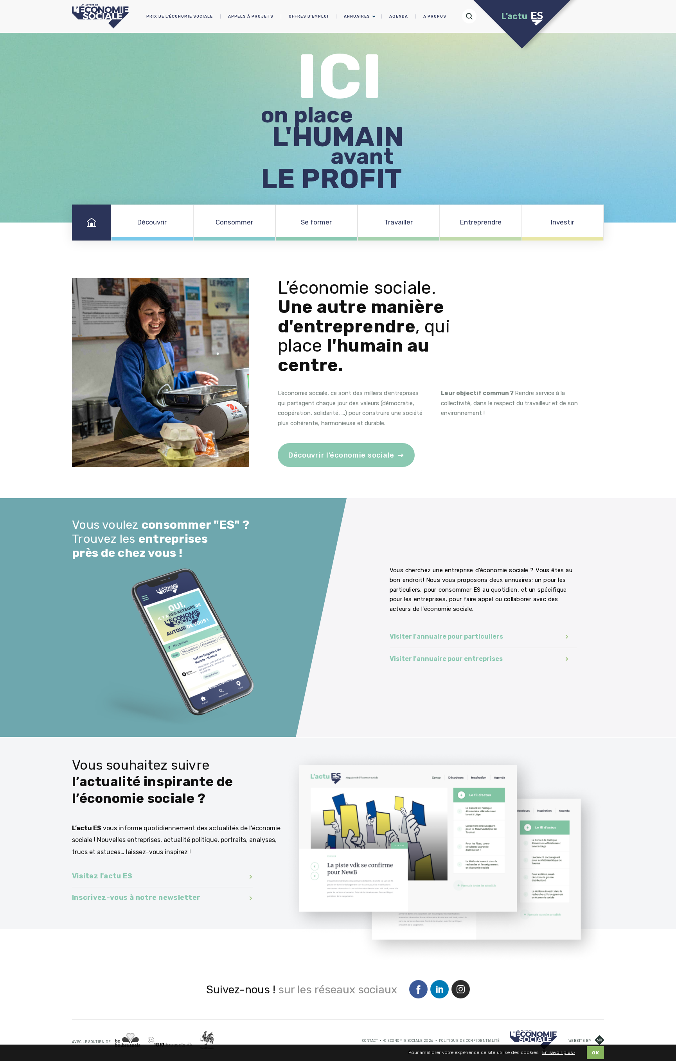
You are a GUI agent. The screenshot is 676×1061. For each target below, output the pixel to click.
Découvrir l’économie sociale (341, 455)
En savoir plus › (558, 1052)
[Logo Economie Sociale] (100, 16)
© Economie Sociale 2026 (408, 1041)
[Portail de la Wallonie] (207, 1040)
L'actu (514, 16)
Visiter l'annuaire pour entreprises (446, 658)
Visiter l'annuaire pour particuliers (446, 636)
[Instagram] (460, 990)
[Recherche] (473, 16)
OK (595, 1053)
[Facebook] (418, 990)
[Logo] (533, 1039)
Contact (370, 1041)
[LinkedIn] (439, 990)
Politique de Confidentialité (469, 1041)
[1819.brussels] (170, 1041)
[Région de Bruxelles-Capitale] (127, 1040)
